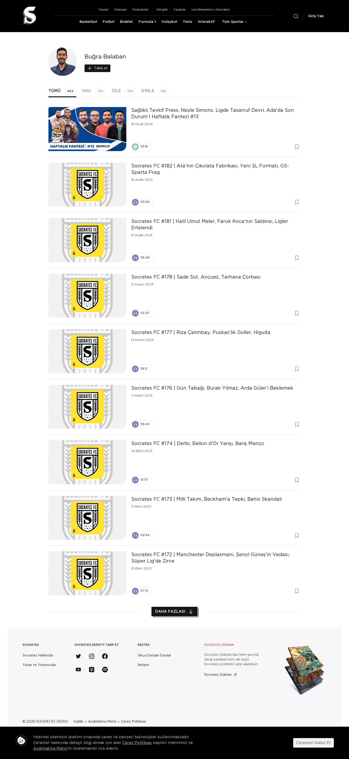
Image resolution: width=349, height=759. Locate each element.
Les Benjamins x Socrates (211, 9)
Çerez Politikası (133, 721)
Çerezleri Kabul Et (313, 743)
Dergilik (162, 9)
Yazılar (103, 9)
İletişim (143, 665)
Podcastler (140, 9)
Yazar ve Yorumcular (39, 665)
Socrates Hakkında (38, 655)
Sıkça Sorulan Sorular (154, 655)
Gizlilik (78, 721)
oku (92, 91)
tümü (61, 91)
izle (122, 91)
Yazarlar (179, 9)
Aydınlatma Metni (102, 721)
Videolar (120, 9)
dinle (153, 91)
